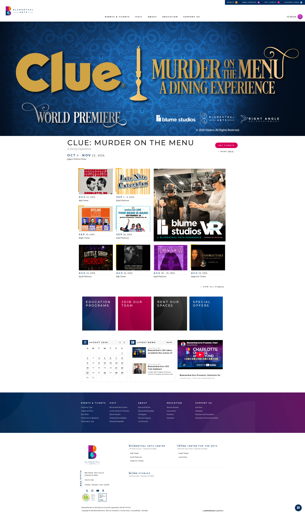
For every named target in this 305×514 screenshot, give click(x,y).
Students (170, 414)
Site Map (145, 510)
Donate (231, 2)
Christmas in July (87, 421)
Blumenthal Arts (144, 407)
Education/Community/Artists (206, 418)
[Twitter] (87, 490)
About (152, 17)
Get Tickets (271, 2)
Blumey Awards (173, 407)
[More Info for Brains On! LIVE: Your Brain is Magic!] (133, 219)
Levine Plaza (183, 457)
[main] (152, 207)
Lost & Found (143, 421)
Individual (198, 411)
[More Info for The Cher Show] (171, 258)
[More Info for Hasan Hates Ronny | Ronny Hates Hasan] (96, 182)
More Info (227, 149)
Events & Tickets (117, 17)
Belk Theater (84, 200)
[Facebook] (103, 490)
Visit (138, 17)
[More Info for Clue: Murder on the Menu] (152, 79)
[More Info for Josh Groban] (133, 258)
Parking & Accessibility (118, 418)
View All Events (213, 287)
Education (170, 17)
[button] (302, 25)
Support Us (191, 17)
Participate (142, 414)
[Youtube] (97, 490)
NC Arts (88, 497)
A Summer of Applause (90, 418)
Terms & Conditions (112, 510)
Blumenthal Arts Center (118, 407)
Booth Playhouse (122, 200)
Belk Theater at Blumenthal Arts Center (82, 155)
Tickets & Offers (87, 411)
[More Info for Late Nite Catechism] (133, 182)
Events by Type (86, 407)
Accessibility (135, 510)
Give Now (198, 407)
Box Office (85, 414)
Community (171, 411)
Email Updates (249, 2)
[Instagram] (92, 490)
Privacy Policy (125, 510)
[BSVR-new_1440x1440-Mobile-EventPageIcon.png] (190, 205)
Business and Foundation (204, 414)
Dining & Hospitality (117, 421)
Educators (170, 418)
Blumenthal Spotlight (146, 411)
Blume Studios (115, 414)
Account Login (292, 2)
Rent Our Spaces (144, 418)
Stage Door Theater (198, 276)
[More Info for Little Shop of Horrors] (96, 258)
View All (169, 342)
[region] (104, 361)
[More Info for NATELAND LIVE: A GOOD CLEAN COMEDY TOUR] (96, 219)
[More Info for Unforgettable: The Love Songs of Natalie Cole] (208, 258)
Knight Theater (84, 238)
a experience (213, 511)
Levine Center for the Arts (119, 411)
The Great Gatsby (108, 142)
